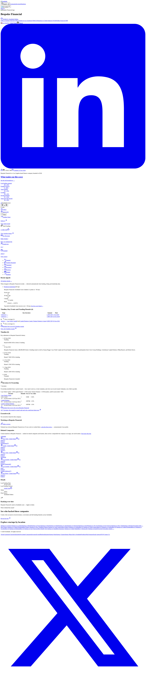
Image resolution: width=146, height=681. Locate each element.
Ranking (8, 274)
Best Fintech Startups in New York (32, 527)
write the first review (46, 427)
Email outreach (97, 534)
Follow (5, 209)
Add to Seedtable (76, 534)
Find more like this (86, 433)
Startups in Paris (45, 525)
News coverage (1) (9, 319)
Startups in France (36, 525)
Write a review (6, 424)
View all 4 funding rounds (8, 329)
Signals (8, 260)
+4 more (44, 321)
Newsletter (22, 534)
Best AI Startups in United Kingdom (121, 527)
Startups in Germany (6, 525)
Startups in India (53, 525)
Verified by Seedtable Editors (10, 19)
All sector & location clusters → (105, 528)
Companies (13, 4)
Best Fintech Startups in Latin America (51, 527)
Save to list (6, 212)
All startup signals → (6, 281)
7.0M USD (50, 316)
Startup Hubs (52, 534)
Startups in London (17, 525)
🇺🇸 (1, 23)
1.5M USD (50, 314)
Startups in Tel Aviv (93, 525)
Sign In (3, 8)
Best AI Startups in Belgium (12, 528)
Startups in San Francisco (105, 525)
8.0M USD (50, 321)
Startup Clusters (60, 534)
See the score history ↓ (37, 306)
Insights (18, 534)
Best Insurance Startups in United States (67, 528)
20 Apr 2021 (56, 321)
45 (1, 203)
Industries (46, 534)
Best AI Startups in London (104, 527)
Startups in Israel (83, 525)
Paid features (89, 534)
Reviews (8, 269)
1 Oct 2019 (56, 314)
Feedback (83, 534)
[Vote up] (2, 205)
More (4, 214)
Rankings (23, 4)
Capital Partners (24, 321)
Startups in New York (117, 525)
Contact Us (107, 534)
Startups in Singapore (73, 525)
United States (13, 23)
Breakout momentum (9, 286)
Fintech (21, 23)
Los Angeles (5, 23)
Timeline (8, 265)
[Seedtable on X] (73, 679)
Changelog (13, 534)
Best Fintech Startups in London (70, 527)
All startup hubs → (138, 525)
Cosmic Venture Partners (35, 321)
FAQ (102, 534)
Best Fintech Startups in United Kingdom (12, 527)
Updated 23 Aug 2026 (20, 170)
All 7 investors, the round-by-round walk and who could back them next (20, 410)
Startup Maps (68, 534)
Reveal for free (5, 518)
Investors (18, 4)
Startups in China (62, 525)
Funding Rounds (11, 262)
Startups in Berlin (26, 525)
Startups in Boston (128, 525)
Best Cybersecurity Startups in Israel (87, 528)
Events (38, 534)
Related (8, 272)
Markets (42, 534)
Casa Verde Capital (12, 321)
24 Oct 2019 (56, 316)
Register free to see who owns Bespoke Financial (16, 408)
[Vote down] (6, 205)
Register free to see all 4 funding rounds (13, 326)
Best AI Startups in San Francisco (29, 528)
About (2, 534)
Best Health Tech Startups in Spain (47, 528)
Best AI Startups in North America (88, 527)
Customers (7, 534)
